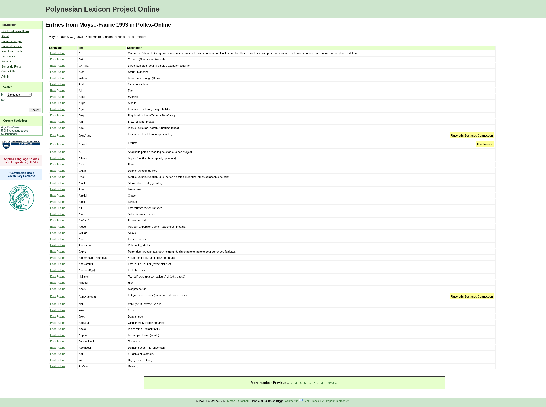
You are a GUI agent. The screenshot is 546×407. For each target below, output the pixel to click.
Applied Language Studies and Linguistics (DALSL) (21, 160)
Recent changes (11, 41)
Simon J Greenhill (238, 401)
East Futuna (57, 53)
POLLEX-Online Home (15, 31)
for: (3, 100)
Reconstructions (11, 46)
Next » (332, 382)
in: (3, 94)
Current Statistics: (15, 120)
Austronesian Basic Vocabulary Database (21, 174)
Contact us (292, 401)
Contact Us (8, 71)
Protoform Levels (12, 51)
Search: (8, 87)
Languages (8, 56)
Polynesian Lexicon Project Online (102, 9)
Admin (5, 76)
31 (323, 382)
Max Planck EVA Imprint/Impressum (326, 401)
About (5, 36)
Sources (6, 61)
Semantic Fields (11, 66)
